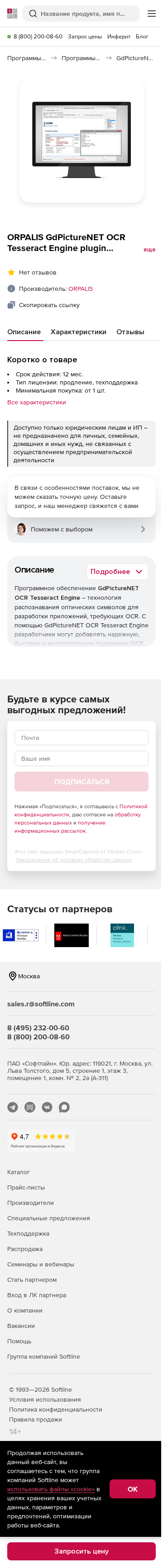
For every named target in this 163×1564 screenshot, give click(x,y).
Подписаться (81, 781)
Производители (30, 1202)
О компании (25, 1310)
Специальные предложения (48, 1218)
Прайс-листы (26, 1187)
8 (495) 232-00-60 (38, 1028)
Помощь (19, 1341)
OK (133, 1489)
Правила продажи (35, 1419)
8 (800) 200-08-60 (38, 36)
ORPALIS (80, 288)
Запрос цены (85, 36)
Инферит (118, 36)
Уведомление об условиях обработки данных (74, 860)
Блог (142, 36)
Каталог (18, 1171)
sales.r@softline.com (41, 1004)
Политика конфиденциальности (55, 1409)
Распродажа (25, 1248)
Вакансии (21, 1325)
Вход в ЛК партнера (36, 1295)
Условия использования (45, 1399)
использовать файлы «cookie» (51, 1489)
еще (150, 249)
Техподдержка (28, 1233)
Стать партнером (32, 1279)
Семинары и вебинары (40, 1264)
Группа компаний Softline (43, 1356)
